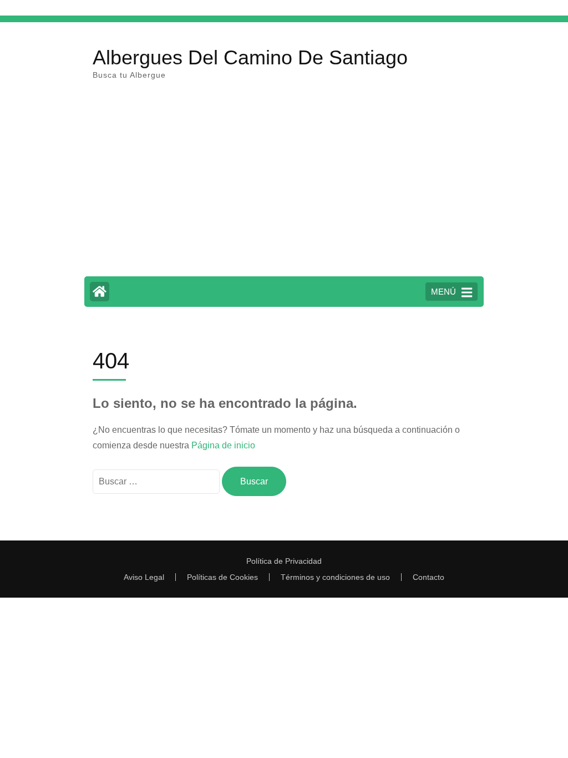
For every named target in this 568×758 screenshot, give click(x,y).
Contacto (428, 577)
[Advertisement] (284, 184)
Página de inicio (223, 445)
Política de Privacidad (284, 561)
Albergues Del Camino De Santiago (250, 57)
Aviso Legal (144, 577)
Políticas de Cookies (222, 577)
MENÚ (443, 291)
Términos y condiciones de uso (335, 577)
